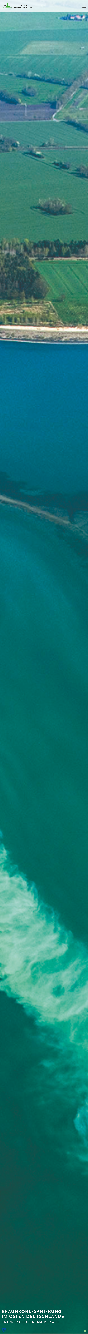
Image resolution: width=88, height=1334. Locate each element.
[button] (1, 666)
